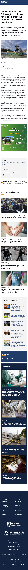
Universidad (18, 496)
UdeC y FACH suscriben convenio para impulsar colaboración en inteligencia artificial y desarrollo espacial (17, 307)
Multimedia (18, 514)
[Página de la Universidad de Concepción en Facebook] (16, 565)
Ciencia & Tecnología (5, 506)
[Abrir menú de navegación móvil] (26, 2)
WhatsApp (8, 175)
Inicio (3, 496)
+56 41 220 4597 (16, 549)
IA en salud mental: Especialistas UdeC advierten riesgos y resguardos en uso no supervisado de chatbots (14, 291)
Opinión (4, 514)
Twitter (17, 172)
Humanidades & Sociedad (20, 500)
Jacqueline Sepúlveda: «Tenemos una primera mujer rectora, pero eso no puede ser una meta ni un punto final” (18, 343)
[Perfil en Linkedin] (10, 565)
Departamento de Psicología (8, 162)
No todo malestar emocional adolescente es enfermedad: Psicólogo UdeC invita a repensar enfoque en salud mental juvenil (14, 266)
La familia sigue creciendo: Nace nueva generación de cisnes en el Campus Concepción (18, 316)
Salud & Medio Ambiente (8, 8)
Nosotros (11, 559)
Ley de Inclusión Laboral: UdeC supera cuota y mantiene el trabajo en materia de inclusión (13, 451)
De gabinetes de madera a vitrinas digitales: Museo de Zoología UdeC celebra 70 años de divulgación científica (14, 423)
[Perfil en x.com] (18, 565)
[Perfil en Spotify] (21, 565)
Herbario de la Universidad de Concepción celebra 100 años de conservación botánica (11, 479)
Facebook (7, 172)
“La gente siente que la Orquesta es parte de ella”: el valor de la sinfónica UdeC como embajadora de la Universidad (17, 334)
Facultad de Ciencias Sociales (10, 64)
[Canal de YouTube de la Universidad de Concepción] (24, 565)
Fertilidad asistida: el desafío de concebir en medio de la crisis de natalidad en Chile (11, 241)
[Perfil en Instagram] (13, 565)
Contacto (17, 559)
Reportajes (18, 511)
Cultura (4, 511)
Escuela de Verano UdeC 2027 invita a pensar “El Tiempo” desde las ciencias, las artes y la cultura (18, 324)
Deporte (17, 505)
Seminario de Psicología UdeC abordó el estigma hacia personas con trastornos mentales (13, 217)
